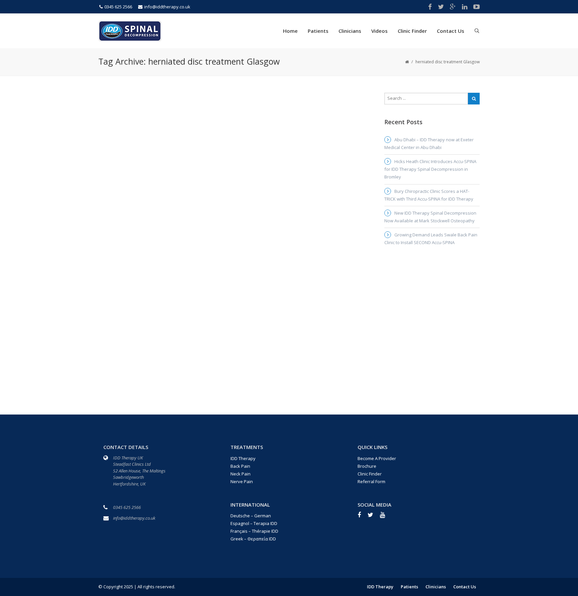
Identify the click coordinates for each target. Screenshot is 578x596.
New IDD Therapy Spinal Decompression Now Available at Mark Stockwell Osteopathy (430, 217)
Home (290, 30)
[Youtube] (386, 517)
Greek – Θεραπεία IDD (253, 539)
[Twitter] (374, 517)
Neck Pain (240, 474)
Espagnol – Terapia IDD (253, 523)
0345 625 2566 (118, 7)
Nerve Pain (241, 481)
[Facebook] (363, 517)
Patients (318, 30)
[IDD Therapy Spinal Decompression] (130, 30)
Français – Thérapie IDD (254, 531)
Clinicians (350, 30)
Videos (379, 30)
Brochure (367, 466)
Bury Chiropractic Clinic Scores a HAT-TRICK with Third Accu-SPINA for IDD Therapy (428, 195)
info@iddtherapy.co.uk (167, 7)
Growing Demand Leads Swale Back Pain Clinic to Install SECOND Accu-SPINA (430, 238)
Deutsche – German (250, 516)
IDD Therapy (243, 458)
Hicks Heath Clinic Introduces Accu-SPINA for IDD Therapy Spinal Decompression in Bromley (430, 169)
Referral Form (371, 481)
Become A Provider (377, 458)
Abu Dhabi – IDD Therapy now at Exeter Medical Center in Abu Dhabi (429, 143)
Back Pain (240, 466)
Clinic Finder (412, 30)
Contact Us (450, 30)
